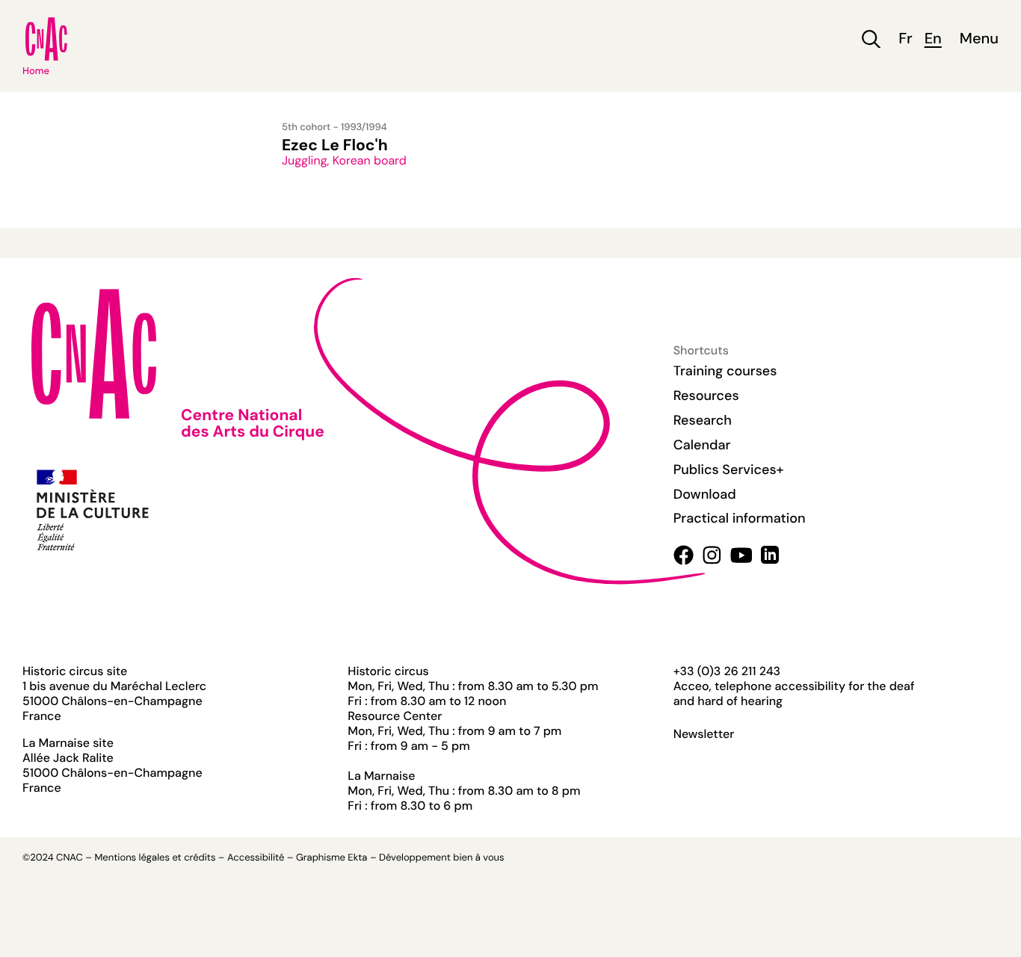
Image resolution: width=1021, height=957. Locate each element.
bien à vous (478, 858)
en (933, 39)
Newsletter (704, 734)
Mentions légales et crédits (154, 858)
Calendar (702, 445)
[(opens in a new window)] (683, 555)
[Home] (46, 39)
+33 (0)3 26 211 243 (726, 671)
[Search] (871, 39)
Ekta (357, 858)
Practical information (739, 518)
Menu (979, 39)
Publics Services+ (728, 469)
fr (905, 39)
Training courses (725, 371)
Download (704, 494)
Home (35, 71)
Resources (706, 395)
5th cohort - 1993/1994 (334, 127)
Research (702, 420)
